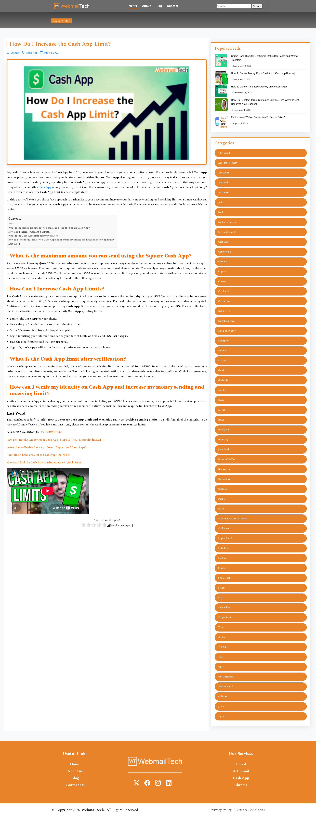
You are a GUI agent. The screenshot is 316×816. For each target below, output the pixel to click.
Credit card (224, 301)
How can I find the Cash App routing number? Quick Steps (44, 462)
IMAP (221, 420)
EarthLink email (226, 321)
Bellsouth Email (226, 232)
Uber (221, 667)
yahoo (221, 706)
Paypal (221, 499)
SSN (220, 597)
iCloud (221, 410)
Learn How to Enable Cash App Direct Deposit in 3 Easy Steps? (46, 447)
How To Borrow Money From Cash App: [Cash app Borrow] (263, 73)
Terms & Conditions (250, 810)
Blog (159, 6)
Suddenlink (224, 607)
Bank (221, 212)
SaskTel (222, 568)
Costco (222, 281)
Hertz (221, 400)
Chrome (222, 261)
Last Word (14, 244)
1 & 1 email (224, 153)
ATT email (223, 192)
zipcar (221, 716)
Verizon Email (225, 686)
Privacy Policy (221, 810)
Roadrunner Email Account (232, 518)
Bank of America (227, 222)
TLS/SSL (222, 647)
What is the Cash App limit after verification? (33, 236)
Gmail (221, 370)
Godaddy (223, 380)
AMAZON (223, 172)
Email (241, 764)
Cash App (32, 53)
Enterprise (223, 340)
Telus (221, 627)
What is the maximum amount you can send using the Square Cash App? (49, 228)
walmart (222, 696)
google (221, 390)
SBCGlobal (224, 578)
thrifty (221, 637)
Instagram (223, 429)
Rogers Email (225, 538)
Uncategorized (226, 676)
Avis (220, 202)
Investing (223, 439)
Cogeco (222, 271)
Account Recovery (227, 163)
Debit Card (224, 311)
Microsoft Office (227, 459)
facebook (223, 350)
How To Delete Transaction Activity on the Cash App (259, 86)
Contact (172, 6)
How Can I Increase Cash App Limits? (29, 232)
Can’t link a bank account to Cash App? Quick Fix (38, 455)
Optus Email (224, 479)
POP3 (221, 508)
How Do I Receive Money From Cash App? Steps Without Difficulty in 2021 (54, 440)
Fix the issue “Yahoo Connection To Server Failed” (258, 117)
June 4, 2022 (51, 53)
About (146, 6)
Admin (15, 53)
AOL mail (223, 182)
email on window (227, 331)
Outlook (222, 489)
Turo (220, 657)
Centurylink (224, 251)
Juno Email (224, 449)
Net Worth (224, 469)
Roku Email (224, 548)
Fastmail (222, 360)
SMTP (221, 588)
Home (133, 5)
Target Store (224, 617)
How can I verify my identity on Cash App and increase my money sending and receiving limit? (61, 240)
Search (257, 6)
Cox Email (223, 291)
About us (75, 771)
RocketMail (224, 528)
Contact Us (75, 785)
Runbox (222, 558)
